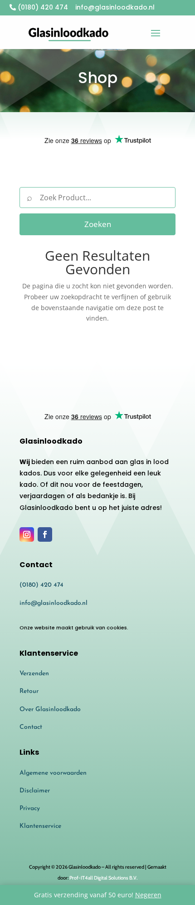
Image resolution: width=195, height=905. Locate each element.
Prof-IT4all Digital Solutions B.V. (103, 878)
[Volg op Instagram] (27, 534)
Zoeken (97, 224)
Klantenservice (40, 826)
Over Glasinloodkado (50, 709)
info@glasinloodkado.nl (54, 603)
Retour (29, 691)
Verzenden (34, 673)
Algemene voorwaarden (53, 773)
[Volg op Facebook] (45, 534)
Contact (31, 727)
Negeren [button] (148, 894)
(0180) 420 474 (42, 7)
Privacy (30, 808)
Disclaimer (35, 790)
